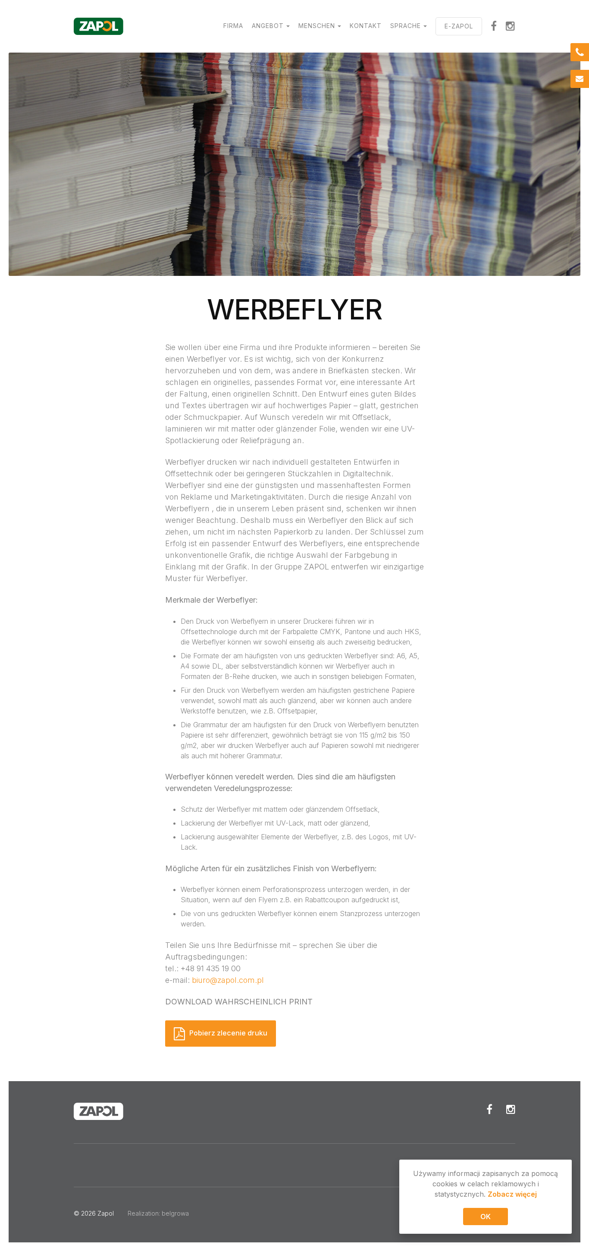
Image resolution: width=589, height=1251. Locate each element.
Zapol (105, 1213)
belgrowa (175, 1213)
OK (485, 1216)
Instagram (510, 25)
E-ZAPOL (459, 26)
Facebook (494, 25)
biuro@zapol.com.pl (228, 980)
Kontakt (366, 25)
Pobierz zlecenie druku (228, 1033)
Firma (233, 25)
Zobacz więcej (512, 1194)
